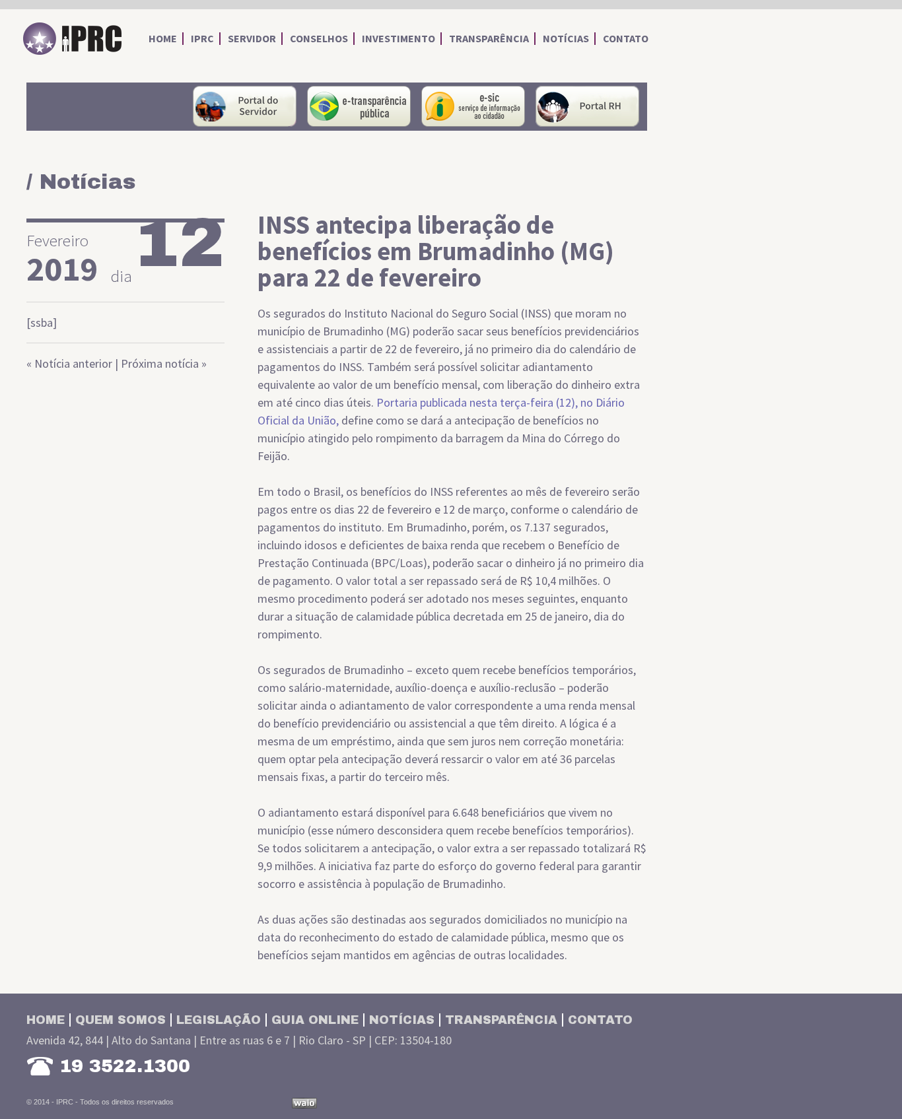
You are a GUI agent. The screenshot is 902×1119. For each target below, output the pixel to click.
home (163, 38)
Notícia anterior (73, 363)
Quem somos (120, 1020)
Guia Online (315, 1020)
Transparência (501, 1020)
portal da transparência (359, 106)
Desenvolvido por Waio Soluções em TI (304, 1103)
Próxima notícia (160, 363)
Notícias (401, 1020)
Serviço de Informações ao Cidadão (473, 106)
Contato (600, 1020)
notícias (566, 38)
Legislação (218, 1020)
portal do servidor (244, 106)
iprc (202, 38)
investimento (398, 38)
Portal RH (587, 106)
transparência (489, 38)
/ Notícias (80, 181)
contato (625, 38)
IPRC (72, 38)
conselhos (319, 38)
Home (45, 1020)
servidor (252, 38)
